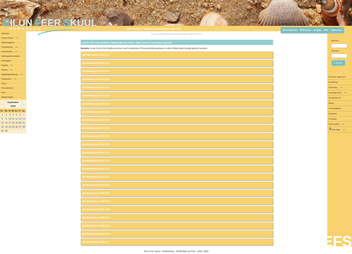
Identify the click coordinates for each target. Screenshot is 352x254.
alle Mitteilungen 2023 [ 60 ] (96, 79)
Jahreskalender (290, 30)
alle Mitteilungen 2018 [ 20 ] (96, 120)
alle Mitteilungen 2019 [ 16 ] (96, 112)
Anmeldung (333, 82)
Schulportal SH (335, 98)
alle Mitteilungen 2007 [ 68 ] (96, 209)
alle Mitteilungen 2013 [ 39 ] (96, 160)
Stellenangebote (7, 42)
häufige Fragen (7, 97)
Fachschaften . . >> (336, 124)
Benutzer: (335, 41)
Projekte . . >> (7, 65)
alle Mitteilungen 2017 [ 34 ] (96, 128)
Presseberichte (7, 88)
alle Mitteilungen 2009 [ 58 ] (96, 193)
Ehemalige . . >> (338, 130)
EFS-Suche (305, 30)
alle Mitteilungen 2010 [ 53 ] (96, 185)
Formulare (333, 119)
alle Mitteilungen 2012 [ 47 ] (96, 169)
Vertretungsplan (335, 108)
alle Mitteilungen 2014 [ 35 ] (96, 152)
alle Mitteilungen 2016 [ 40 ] (96, 136)
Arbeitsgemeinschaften (10, 56)
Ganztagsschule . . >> (337, 93)
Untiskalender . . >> (9, 52)
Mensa (331, 103)
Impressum (336, 30)
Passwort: (335, 51)
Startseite (5, 33)
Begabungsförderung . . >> (12, 74)
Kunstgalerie (6, 61)
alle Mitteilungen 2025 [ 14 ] (96, 63)
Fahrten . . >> (6, 70)
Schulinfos (333, 114)
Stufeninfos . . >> (336, 87)
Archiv (3, 83)
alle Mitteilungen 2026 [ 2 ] (95, 55)
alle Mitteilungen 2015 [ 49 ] (96, 144)
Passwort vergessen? (337, 77)
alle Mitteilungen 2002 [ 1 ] (95, 242)
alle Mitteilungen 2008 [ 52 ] (96, 201)
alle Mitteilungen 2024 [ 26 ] (96, 71)
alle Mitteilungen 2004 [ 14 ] (96, 234)
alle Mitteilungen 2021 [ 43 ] (96, 95)
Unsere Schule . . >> (9, 38)
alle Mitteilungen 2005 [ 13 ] (96, 226)
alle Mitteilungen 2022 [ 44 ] (96, 87)
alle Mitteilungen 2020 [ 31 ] (96, 104)
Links (3, 92)
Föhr (326, 30)
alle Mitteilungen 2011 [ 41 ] (96, 177)
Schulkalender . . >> (9, 47)
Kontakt (317, 30)
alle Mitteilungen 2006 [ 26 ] (96, 217)
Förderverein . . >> (8, 79)
